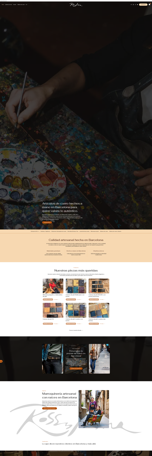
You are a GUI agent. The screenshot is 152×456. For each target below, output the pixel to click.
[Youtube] (137, 4)
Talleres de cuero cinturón (115, 231)
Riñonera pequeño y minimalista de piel (52, 295)
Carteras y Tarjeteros (45, 231)
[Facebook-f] (131, 4)
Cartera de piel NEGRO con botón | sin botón (97, 295)
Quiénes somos (8, 4)
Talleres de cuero (21, 4)
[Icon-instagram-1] (133, 4)
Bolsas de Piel (34, 231)
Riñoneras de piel (95, 231)
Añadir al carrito (48, 299)
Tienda (14, 4)
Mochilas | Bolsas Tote (73, 231)
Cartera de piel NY (48, 319)
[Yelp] (135, 4)
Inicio (3, 4)
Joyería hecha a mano (84, 231)
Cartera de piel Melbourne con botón (75, 295)
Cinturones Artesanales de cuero (58, 231)
